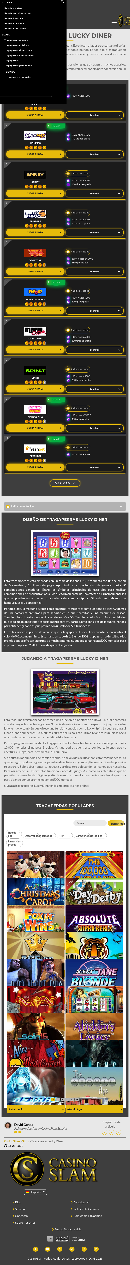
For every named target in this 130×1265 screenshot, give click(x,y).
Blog (18, 1202)
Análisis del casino (80, 173)
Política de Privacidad (87, 1216)
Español (36, 1192)
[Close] (114, 21)
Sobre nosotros (25, 1222)
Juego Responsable (68, 1229)
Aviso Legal (81, 1202)
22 (72, 1099)
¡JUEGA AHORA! (35, 115)
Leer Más (94, 115)
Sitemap (21, 1209)
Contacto (21, 1216)
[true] (63, 1109)
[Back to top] (120, 1255)
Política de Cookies (86, 1209)
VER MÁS (62, 483)
